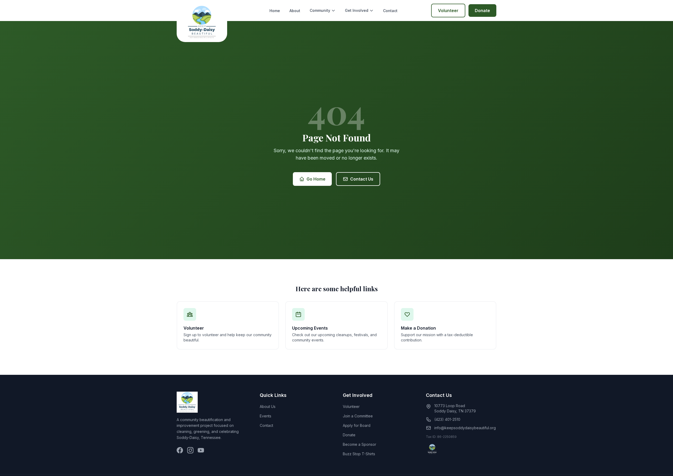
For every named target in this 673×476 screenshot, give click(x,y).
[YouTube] (201, 450)
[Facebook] (180, 450)
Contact (390, 10)
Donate (482, 10)
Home (274, 10)
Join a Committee (358, 416)
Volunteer (448, 10)
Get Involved (356, 10)
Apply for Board (356, 425)
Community (320, 10)
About (294, 10)
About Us (268, 406)
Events (265, 416)
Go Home (316, 179)
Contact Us (361, 179)
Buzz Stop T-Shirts (359, 454)
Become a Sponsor (359, 444)
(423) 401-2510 (447, 419)
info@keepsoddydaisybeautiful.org (465, 428)
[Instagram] (190, 450)
